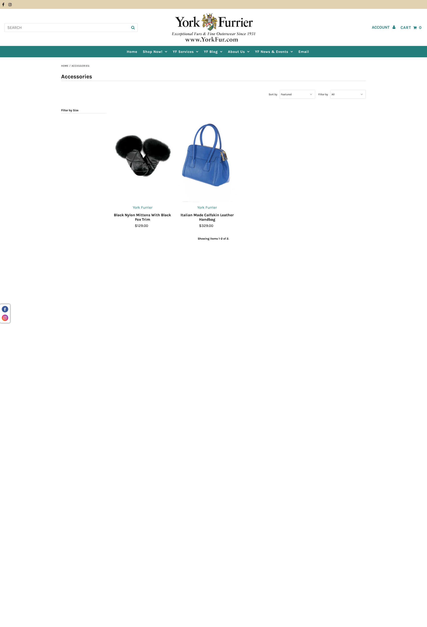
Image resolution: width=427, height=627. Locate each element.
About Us (236, 52)
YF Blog (211, 52)
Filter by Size (70, 110)
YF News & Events (271, 52)
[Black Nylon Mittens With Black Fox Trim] (142, 157)
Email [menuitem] (303, 52)
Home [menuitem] (132, 52)
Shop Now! (153, 52)
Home (64, 65)
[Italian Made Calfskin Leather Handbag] (207, 157)
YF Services (183, 52)
